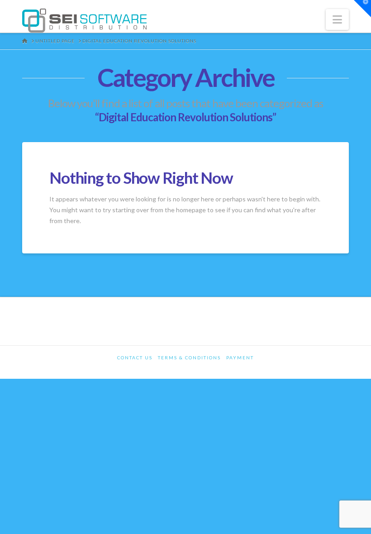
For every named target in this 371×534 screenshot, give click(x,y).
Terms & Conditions (189, 357)
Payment (240, 357)
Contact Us (134, 357)
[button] (337, 19)
